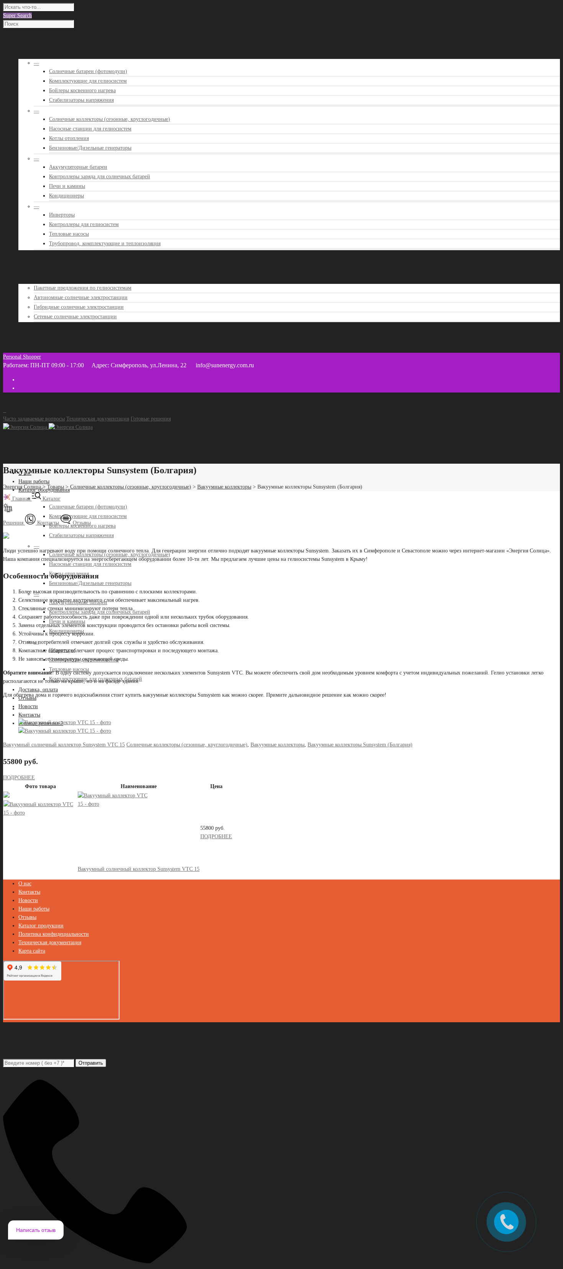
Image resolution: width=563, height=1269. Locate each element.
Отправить (91, 1063)
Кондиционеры (66, 196)
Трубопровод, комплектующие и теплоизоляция (104, 243)
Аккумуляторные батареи (78, 167)
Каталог (51, 499)
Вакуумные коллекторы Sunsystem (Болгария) (360, 745)
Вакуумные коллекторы (277, 745)
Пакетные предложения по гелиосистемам (82, 288)
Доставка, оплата (38, 689)
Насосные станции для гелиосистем (90, 129)
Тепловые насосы (69, 234)
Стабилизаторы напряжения (81, 100)
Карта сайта (31, 951)
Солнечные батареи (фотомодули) (88, 71)
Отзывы (81, 523)
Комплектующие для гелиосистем (88, 81)
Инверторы (62, 215)
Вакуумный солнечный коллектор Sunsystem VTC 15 (64, 745)
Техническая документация (97, 419)
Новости (28, 706)
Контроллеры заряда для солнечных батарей (99, 176)
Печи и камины (67, 186)
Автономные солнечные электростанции (81, 297)
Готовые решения (151, 419)
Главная (21, 499)
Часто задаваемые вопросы (34, 419)
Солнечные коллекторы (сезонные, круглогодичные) (109, 119)
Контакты (29, 715)
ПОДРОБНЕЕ (19, 777)
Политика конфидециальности (53, 934)
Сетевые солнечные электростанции (75, 316)
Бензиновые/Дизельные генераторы (90, 148)
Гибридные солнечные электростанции (79, 307)
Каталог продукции (41, 926)
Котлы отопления (69, 138)
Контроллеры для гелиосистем (84, 224)
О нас (24, 883)
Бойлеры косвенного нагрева (82, 90)
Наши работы (33, 481)
